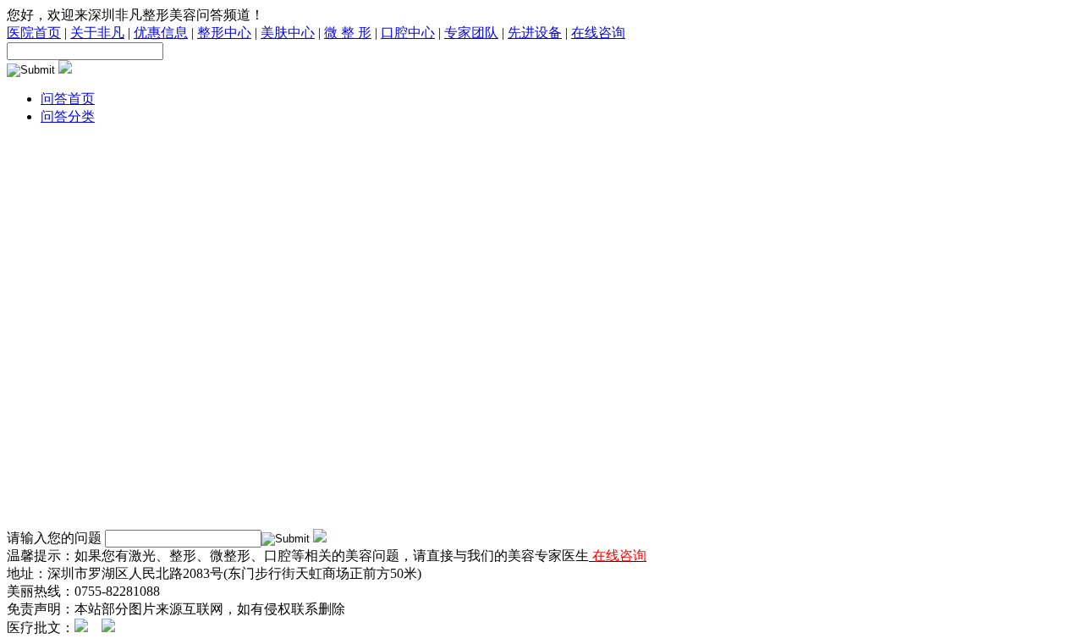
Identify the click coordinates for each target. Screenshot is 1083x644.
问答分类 (68, 116)
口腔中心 (408, 32)
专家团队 (471, 32)
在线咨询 (598, 32)
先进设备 (535, 32)
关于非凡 (97, 32)
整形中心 (224, 32)
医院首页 (34, 32)
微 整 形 (347, 32)
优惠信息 (161, 32)
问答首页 (68, 98)
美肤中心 (288, 32)
